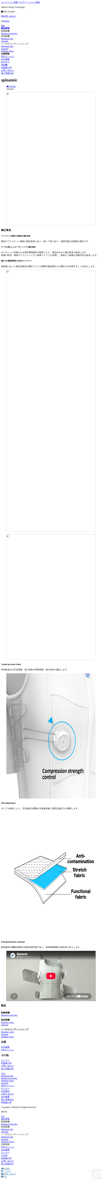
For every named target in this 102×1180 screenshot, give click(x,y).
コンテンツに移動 (9, 2)
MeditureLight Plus (9, 33)
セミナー (5, 1060)
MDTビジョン (7, 56)
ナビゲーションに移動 (29, 2)
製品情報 (5, 1119)
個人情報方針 (7, 73)
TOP (3, 1073)
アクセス (7, 1171)
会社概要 (5, 59)
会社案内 (5, 1091)
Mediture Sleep (7, 51)
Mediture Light (7, 1022)
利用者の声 (6, 68)
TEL (5, 1176)
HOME (6, 1168)
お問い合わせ (9, 16)
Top (2, 1116)
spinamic (4, 41)
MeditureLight (7, 39)
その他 (4, 1155)
